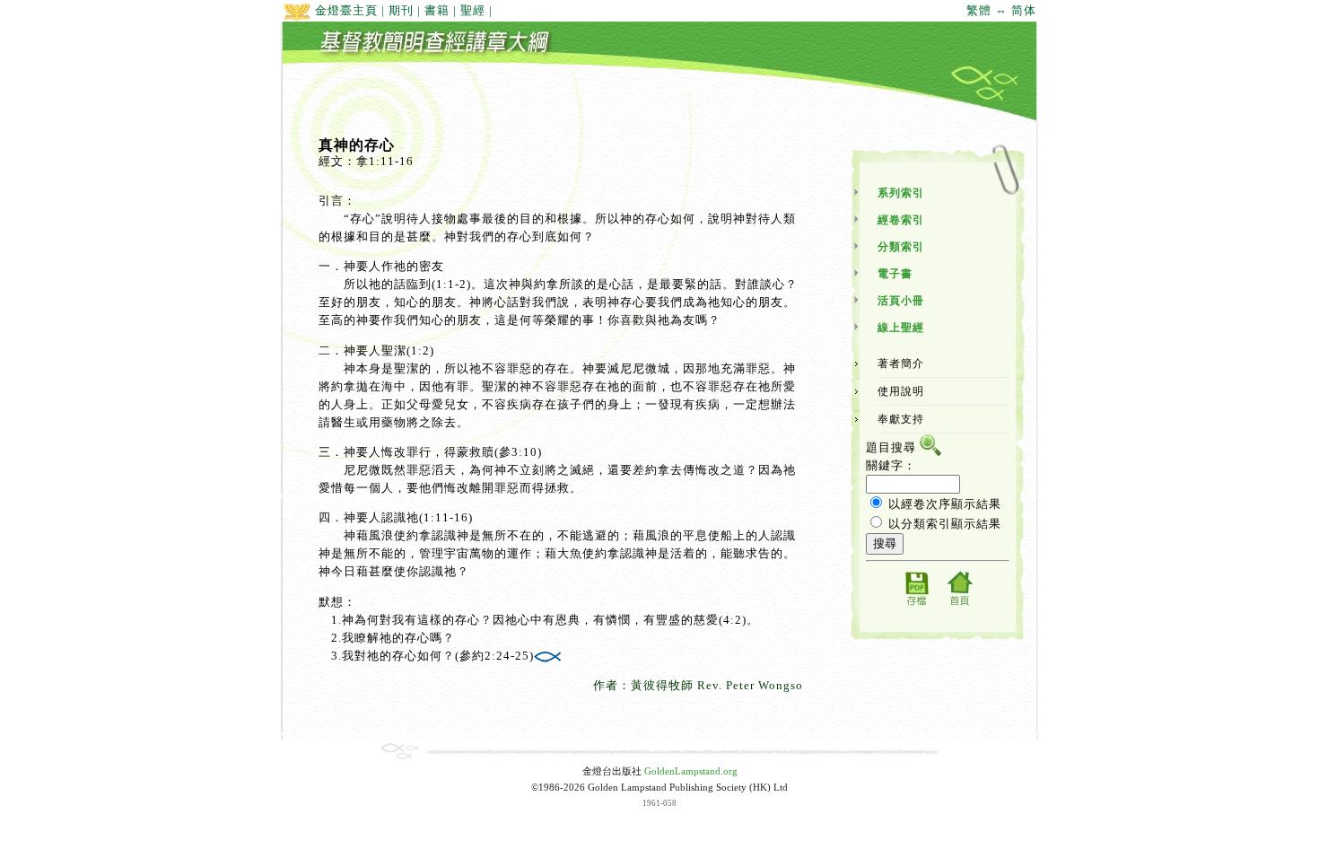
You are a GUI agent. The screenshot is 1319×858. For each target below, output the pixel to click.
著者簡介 (901, 363)
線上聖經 (901, 327)
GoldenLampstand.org (691, 771)
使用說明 (901, 391)
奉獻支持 (901, 419)
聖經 (472, 10)
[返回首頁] (959, 604)
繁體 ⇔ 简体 (1001, 10)
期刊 (401, 10)
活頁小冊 (901, 300)
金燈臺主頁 (344, 10)
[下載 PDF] (916, 604)
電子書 (895, 273)
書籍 (437, 10)
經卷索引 (901, 220)
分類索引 (901, 247)
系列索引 (901, 193)
